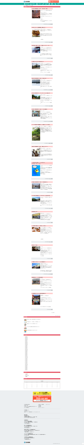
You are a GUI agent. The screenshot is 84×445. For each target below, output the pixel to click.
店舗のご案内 (26, 405)
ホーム (24, 5)
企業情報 (40, 405)
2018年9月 (26, 350)
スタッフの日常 (49, 121)
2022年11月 (26, 338)
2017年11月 (26, 357)
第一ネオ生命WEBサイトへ (28, 427)
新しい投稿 (53, 312)
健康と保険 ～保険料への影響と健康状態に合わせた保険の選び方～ (34, 319)
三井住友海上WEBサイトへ (28, 439)
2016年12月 (26, 364)
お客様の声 (49, 143)
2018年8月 (26, 351)
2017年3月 (26, 362)
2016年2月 (26, 369)
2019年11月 (26, 343)
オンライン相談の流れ (46, 4)
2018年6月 (26, 352)
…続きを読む (43, 21)
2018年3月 (26, 354)
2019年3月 (26, 347)
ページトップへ (58, 315)
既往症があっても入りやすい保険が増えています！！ (32, 323)
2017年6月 (26, 360)
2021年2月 (26, 341)
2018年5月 (26, 353)
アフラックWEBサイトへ (28, 423)
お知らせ (50, 178)
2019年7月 (26, 346)
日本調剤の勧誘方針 (52, 4)
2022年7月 (26, 340)
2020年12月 (26, 342)
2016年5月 (26, 367)
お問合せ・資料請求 (41, 404)
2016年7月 (26, 366)
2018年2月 (26, 355)
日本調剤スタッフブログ (28, 5)
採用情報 (40, 406)
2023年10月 (26, 337)
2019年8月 (26, 345)
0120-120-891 (27, 417)
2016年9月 (26, 365)
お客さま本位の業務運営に (31, 406)
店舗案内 (52, 58)
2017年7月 (26, 359)
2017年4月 (26, 361)
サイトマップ (48, 404)
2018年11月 (26, 349)
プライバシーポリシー (42, 407)
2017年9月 (26, 358)
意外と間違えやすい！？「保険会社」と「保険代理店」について (33, 321)
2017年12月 (26, 356)
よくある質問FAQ (58, 4)
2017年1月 (26, 363)
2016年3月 (26, 368)
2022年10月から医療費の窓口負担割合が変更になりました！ (33, 326)
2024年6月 (26, 336)
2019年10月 (26, 344)
